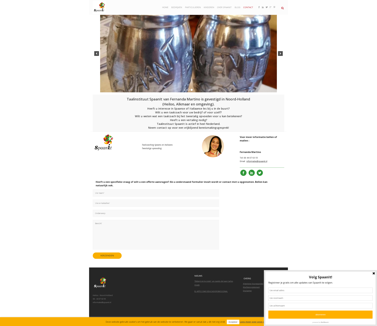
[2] (188, 90)
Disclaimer (247, 291)
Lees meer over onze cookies (255, 321)
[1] (185, 90)
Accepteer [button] (233, 322)
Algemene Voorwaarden (253, 283)
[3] (192, 90)
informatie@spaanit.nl (257, 161)
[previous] (96, 53)
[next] (280, 53)
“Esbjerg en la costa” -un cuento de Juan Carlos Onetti (213, 283)
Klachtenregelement (251, 287)
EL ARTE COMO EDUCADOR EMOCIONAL (211, 291)
